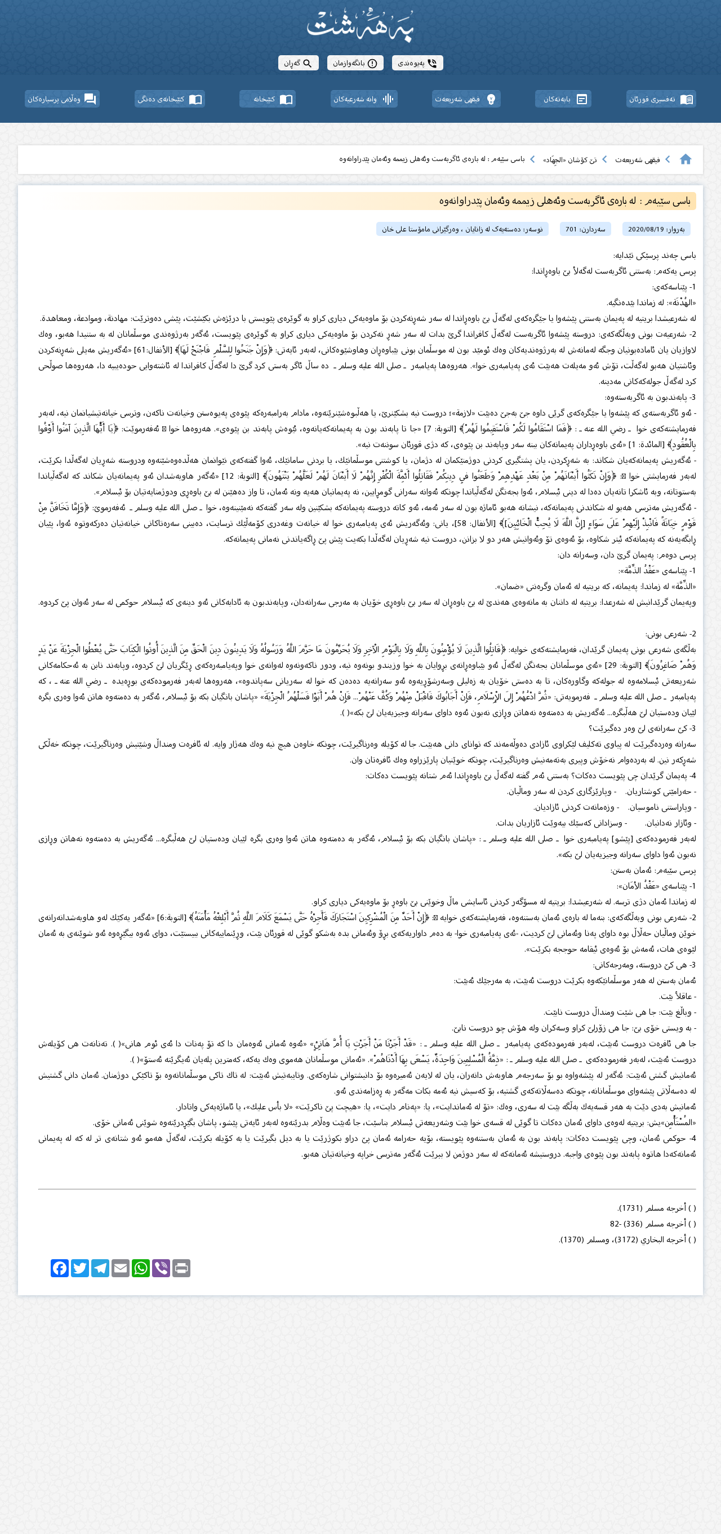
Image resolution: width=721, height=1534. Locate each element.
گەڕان (298, 62)
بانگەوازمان (355, 62)
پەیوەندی (418, 62)
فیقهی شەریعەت (637, 159)
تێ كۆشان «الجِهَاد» (570, 159)
